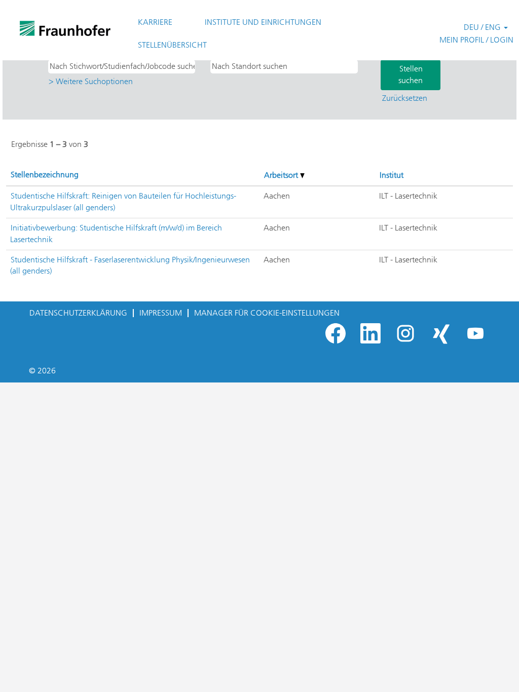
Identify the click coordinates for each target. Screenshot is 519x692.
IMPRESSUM (160, 313)
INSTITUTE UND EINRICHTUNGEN (263, 22)
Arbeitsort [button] (282, 175)
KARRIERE (155, 22)
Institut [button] (391, 175)
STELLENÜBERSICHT (172, 45)
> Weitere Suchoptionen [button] (91, 81)
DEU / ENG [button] (483, 27)
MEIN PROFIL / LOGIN (476, 40)
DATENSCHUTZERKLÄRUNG (78, 313)
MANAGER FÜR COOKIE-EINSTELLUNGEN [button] (267, 313)
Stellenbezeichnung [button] (45, 174)
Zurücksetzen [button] (404, 98)
